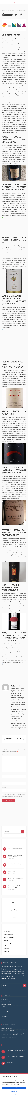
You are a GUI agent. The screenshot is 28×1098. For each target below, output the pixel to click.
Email (3, 780)
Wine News (22, 10)
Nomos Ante (13, 1037)
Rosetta (10, 1028)
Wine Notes (6, 951)
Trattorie (6, 940)
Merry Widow (14, 910)
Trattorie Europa (8, 943)
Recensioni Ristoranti (9, 937)
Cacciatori (11, 1030)
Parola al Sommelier (8, 934)
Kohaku (14, 903)
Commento (5, 754)
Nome (4, 773)
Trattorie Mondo (8, 945)
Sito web (4, 787)
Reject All (14, 1095)
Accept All (14, 1088)
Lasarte (14, 917)
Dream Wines (7, 931)
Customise (14, 1091)
